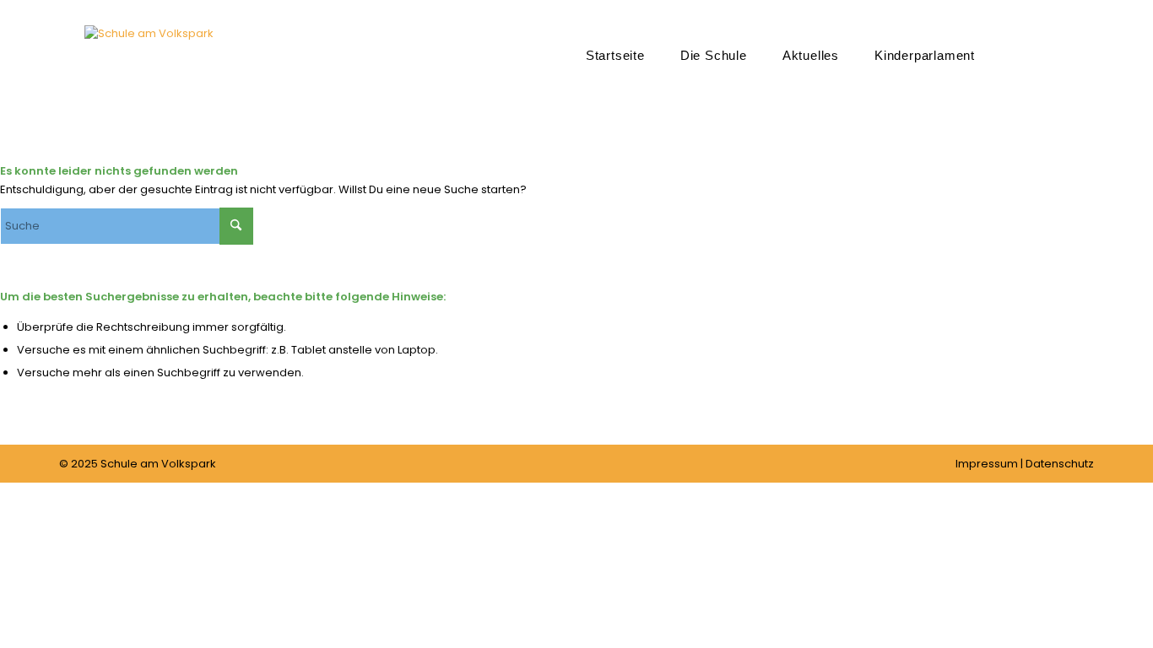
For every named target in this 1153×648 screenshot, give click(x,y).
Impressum (986, 464)
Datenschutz (1060, 464)
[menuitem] (615, 55)
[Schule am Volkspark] (149, 80)
